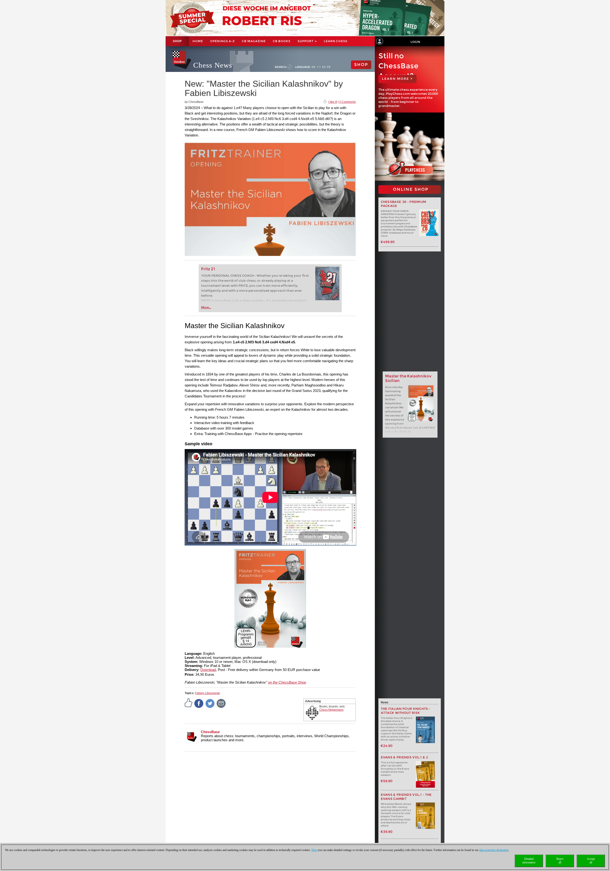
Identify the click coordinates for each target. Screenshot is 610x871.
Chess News (212, 65)
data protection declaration (493, 850)
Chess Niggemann (331, 709)
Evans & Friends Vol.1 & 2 (404, 757)
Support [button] (306, 41)
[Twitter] (210, 703)
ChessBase (210, 732)
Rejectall (559, 860)
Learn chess (335, 41)
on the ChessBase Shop (287, 682)
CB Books (281, 41)
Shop (177, 41)
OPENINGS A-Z (222, 41)
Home (198, 41)
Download (208, 670)
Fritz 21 (208, 269)
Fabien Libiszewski (207, 693)
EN (319, 66)
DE (314, 66)
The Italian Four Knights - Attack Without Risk (406, 711)
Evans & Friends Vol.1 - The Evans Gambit (406, 797)
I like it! (332, 102)
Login (415, 42)
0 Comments (347, 102)
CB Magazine (254, 41)
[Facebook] (199, 703)
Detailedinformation (528, 860)
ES (324, 66)
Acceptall (591, 860)
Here (314, 850)
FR (328, 66)
